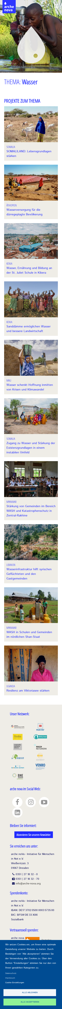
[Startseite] (9, 3)
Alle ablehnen (30, 992)
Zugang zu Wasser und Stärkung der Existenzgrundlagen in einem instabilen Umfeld (30, 448)
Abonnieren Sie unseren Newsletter (34, 835)
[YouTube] (44, 802)
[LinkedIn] (17, 812)
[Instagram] (31, 802)
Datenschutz (10, 973)
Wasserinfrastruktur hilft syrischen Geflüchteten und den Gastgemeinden (29, 574)
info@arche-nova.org (28, 884)
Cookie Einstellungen (14, 982)
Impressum (10, 978)
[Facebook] (17, 802)
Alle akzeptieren (30, 1002)
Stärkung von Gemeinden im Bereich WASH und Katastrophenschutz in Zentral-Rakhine (31, 511)
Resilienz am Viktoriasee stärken (27, 691)
